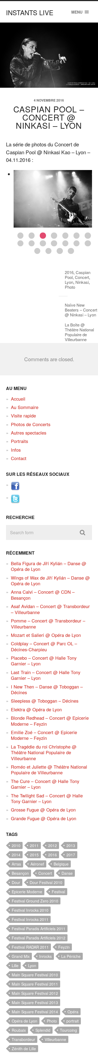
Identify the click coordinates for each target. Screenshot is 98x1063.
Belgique (61, 864)
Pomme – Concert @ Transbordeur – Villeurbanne (48, 623)
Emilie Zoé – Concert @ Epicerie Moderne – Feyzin (44, 735)
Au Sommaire (24, 407)
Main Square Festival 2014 (35, 1011)
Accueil (18, 398)
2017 (70, 854)
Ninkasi (82, 282)
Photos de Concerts (30, 424)
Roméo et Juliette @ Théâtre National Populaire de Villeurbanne (49, 769)
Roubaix (19, 1030)
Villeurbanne (55, 1039)
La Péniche (71, 956)
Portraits (19, 441)
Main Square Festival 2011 (35, 984)
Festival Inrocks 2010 (30, 910)
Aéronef (37, 864)
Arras (16, 864)
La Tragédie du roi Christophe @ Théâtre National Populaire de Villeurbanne (43, 752)
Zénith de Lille (24, 1048)
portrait (72, 1021)
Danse (67, 873)
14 (88, 243)
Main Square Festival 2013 (35, 1002)
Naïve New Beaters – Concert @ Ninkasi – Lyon (81, 309)
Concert (82, 277)
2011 (34, 845)
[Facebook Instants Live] (15, 488)
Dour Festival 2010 (46, 882)
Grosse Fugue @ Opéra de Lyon (43, 809)
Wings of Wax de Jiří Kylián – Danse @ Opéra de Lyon (50, 580)
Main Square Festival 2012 (35, 993)
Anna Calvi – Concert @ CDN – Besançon (43, 595)
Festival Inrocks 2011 (30, 919)
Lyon (69, 282)
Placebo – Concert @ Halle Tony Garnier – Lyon (43, 661)
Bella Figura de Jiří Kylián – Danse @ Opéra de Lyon (48, 566)
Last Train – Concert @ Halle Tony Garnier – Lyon (45, 675)
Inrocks (45, 956)
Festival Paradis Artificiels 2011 (38, 928)
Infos (16, 449)
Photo (70, 287)
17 (60, 251)
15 (37, 251)
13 (77, 243)
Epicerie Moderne (27, 891)
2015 (34, 854)
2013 (70, 845)
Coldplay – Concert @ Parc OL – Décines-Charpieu (44, 646)
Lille (15, 965)
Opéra (73, 1011)
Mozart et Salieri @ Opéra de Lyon (46, 635)
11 (54, 243)
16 (48, 251)
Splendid (42, 1030)
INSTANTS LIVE (29, 12)
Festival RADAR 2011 (30, 947)
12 (65, 243)
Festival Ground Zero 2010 (35, 901)
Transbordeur (23, 1039)
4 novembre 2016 (49, 100)
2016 (69, 272)
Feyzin (64, 947)
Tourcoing (68, 1030)
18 (71, 251)
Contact (18, 458)
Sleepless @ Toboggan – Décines (44, 700)
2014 (16, 854)
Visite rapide (23, 415)
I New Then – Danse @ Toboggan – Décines (47, 689)
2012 (52, 845)
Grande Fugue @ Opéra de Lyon (43, 818)
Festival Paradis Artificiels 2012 (38, 938)
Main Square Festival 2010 (35, 974)
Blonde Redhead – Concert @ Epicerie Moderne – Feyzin (50, 721)
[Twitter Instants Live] (15, 501)
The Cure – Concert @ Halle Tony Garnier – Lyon (45, 784)
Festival (58, 891)
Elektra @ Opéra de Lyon (36, 709)
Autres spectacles (28, 432)
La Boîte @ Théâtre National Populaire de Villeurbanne (79, 332)
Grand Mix (21, 956)
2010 (16, 845)
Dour (16, 882)
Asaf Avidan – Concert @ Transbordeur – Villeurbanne (50, 609)
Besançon (20, 873)
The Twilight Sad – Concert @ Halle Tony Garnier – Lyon (47, 798)
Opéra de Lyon (24, 1021)
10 (43, 243)
